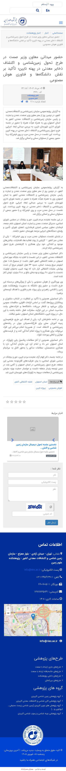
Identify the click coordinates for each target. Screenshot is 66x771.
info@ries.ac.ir (33, 570)
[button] (33, 616)
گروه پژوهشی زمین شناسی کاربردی (46, 696)
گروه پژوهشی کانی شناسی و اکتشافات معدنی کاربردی (38, 701)
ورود (52, 4)
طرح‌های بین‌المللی (53, 680)
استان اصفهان (41, 381)
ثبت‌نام (44, 4)
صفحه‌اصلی (57, 33)
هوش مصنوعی (55, 388)
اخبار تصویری (33, 98)
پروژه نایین (40, 388)
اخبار (47, 33)
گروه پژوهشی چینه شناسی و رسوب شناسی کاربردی (39, 713)
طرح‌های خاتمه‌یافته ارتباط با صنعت (46, 671)
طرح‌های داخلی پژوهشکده (49, 676)
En (48, 10)
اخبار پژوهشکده (34, 33)
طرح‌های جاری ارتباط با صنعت (48, 667)
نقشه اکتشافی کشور (23, 381)
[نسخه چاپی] (26, 101)
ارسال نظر (51, 522)
